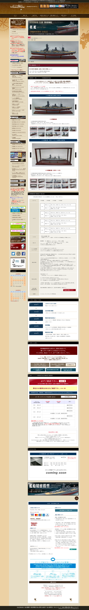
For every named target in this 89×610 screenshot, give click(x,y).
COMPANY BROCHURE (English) (18, 29)
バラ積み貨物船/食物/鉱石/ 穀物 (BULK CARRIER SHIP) (17, 84)
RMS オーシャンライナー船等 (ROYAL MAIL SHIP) (18, 111)
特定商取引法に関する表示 (38, 607)
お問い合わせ (64, 16)
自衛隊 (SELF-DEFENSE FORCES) (19, 132)
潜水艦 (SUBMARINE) (16, 130)
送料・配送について (54, 16)
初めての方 (35, 16)
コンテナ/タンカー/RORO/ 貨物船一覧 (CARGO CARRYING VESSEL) (18, 80)
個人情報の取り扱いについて (70, 607)
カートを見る (74, 16)
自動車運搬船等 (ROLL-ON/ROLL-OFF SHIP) (17, 102)
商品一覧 (25, 16)
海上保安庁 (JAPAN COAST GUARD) (17, 135)
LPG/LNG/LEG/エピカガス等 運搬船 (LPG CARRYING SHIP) (18, 88)
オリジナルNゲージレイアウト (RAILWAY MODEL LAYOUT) (18, 163)
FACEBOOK (20, 607)
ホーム (15, 16)
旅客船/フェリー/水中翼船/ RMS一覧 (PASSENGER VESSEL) (17, 76)
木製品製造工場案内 (16, 215)
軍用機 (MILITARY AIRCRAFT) (18, 148)
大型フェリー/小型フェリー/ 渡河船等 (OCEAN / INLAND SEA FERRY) (18, 95)
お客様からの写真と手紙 (17, 213)
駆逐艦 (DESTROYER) (16, 128)
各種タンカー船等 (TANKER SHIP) (15, 105)
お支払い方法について (44, 16)
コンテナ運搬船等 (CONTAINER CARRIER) (17, 99)
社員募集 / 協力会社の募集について (19, 220)
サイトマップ (15, 33)
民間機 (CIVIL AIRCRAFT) (17, 146)
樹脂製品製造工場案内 (16, 217)
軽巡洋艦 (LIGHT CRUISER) (17, 126)
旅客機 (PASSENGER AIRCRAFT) (18, 144)
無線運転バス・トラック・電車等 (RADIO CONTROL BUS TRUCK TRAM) (19, 169)
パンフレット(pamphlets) (17, 67)
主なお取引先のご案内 (16, 65)
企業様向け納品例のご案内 (17, 63)
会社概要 (14, 31)
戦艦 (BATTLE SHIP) (16, 119)
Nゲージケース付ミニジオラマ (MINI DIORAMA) (18, 166)
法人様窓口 (50, 607)
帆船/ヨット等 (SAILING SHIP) (15, 114)
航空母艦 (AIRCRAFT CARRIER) (18, 122)
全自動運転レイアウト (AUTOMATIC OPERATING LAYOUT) (17, 176)
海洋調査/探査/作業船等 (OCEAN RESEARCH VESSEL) (18, 92)
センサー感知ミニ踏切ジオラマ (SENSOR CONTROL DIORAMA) (18, 173)
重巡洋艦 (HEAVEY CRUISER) (18, 124)
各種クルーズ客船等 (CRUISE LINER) (16, 108)
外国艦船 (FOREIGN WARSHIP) (16, 138)
